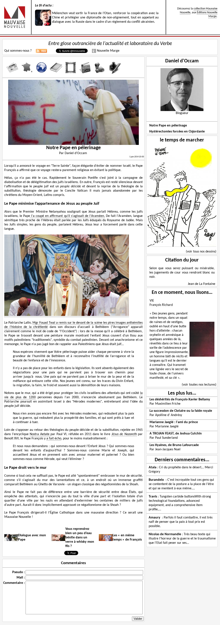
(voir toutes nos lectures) (199, 384)
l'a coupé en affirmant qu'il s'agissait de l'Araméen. (67, 216)
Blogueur (182, 113)
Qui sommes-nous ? (18, 51)
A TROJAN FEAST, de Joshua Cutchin (176, 433)
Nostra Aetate (40, 434)
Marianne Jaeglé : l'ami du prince (174, 422)
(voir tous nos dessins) (201, 251)
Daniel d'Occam (182, 61)
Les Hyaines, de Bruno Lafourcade (174, 445)
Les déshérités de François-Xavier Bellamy (180, 399)
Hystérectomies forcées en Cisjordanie (177, 131)
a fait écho (53, 438)
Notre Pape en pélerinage (168, 125)
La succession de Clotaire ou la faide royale (181, 411)
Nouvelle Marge (107, 51)
